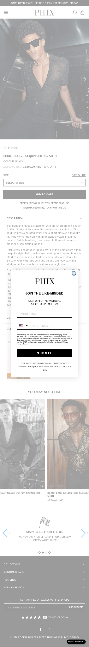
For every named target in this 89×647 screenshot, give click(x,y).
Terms (25, 344)
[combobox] (23, 325)
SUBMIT (44, 353)
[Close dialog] (74, 273)
